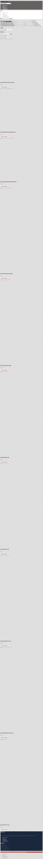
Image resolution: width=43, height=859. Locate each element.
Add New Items (5, 9)
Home (4, 24)
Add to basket (4, 87)
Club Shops (5, 7)
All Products (5, 8)
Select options (4, 462)
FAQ (3, 6)
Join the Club (5, 5)
